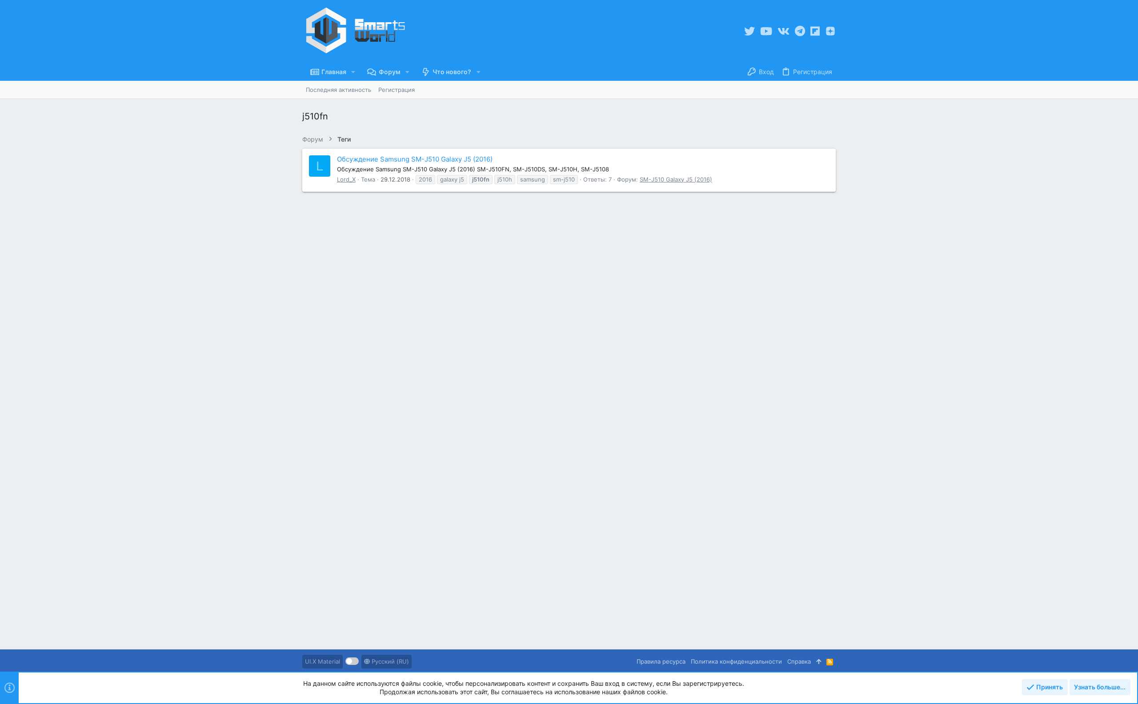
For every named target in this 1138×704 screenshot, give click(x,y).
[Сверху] (818, 661)
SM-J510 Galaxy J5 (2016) (676, 179)
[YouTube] (766, 31)
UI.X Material (322, 661)
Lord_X (346, 179)
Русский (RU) (389, 661)
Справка (799, 661)
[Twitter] (749, 31)
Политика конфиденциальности (736, 661)
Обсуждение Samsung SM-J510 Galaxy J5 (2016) (415, 159)
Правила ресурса (661, 661)
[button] (353, 72)
